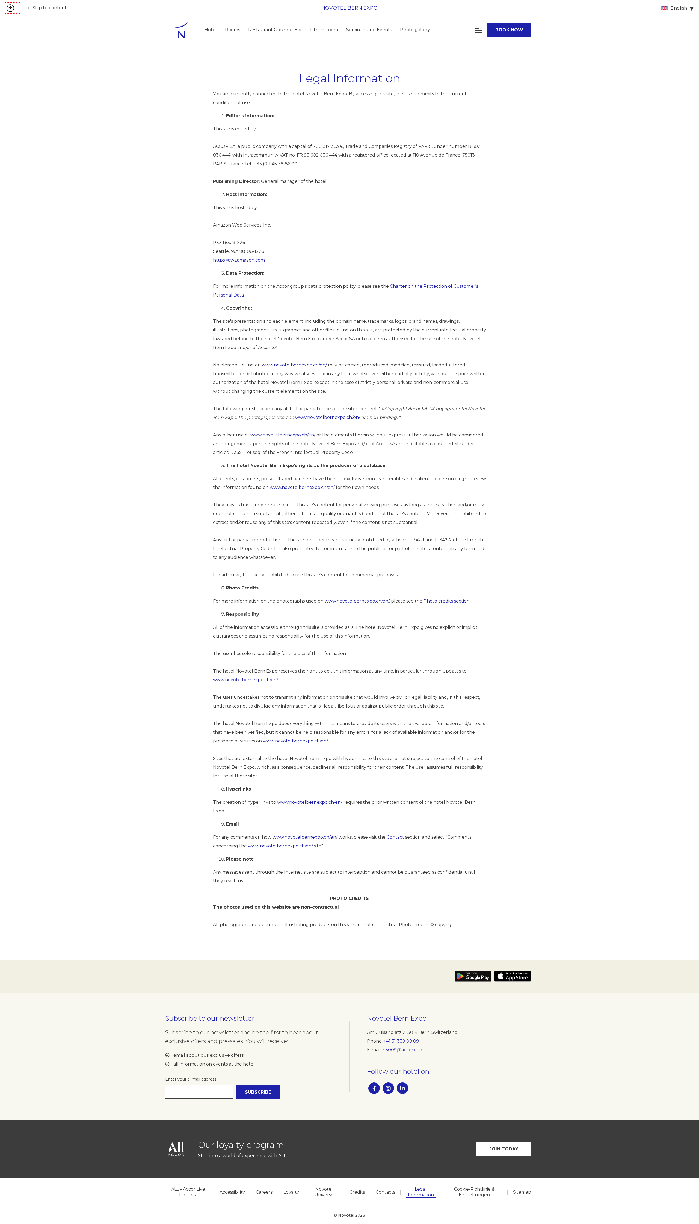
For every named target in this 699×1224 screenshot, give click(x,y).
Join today (504, 1149)
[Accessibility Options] (12, 8)
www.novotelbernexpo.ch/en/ (294, 365)
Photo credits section (446, 601)
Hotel (211, 29)
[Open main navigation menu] (478, 30)
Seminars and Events (369, 29)
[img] (180, 30)
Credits (357, 1192)
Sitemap (522, 1192)
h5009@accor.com (403, 1049)
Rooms (232, 29)
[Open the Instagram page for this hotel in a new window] (388, 1088)
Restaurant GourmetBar (275, 29)
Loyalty (291, 1192)
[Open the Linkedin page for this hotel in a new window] (402, 1088)
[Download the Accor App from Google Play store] (473, 976)
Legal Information (421, 1192)
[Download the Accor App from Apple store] (512, 976)
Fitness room (324, 29)
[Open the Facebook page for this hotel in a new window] (374, 1088)
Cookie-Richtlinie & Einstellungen (474, 1192)
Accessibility (232, 1192)
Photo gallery (415, 29)
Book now (509, 30)
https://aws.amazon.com (239, 260)
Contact (395, 837)
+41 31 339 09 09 (401, 1041)
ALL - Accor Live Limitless (188, 1192)
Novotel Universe (324, 1192)
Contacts (385, 1192)
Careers (264, 1192)
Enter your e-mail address (190, 1079)
